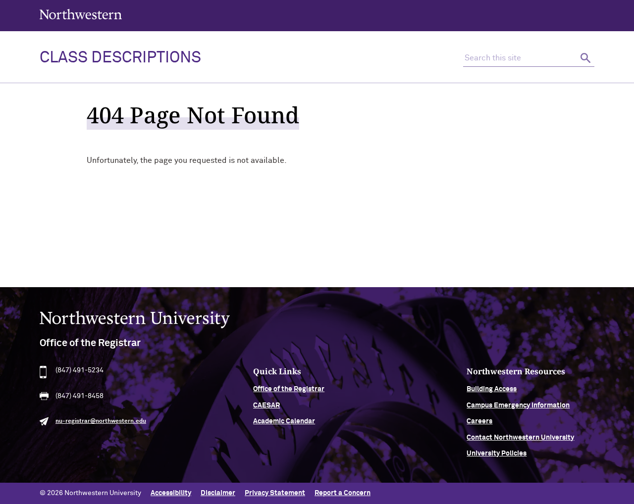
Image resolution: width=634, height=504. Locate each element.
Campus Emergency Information (518, 405)
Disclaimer (218, 493)
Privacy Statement (275, 493)
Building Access (492, 389)
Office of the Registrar (288, 389)
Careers (479, 421)
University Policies (497, 453)
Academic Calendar (284, 421)
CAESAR (266, 405)
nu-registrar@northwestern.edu (100, 421)
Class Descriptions (120, 58)
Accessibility (171, 493)
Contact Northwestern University (520, 437)
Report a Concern (342, 493)
